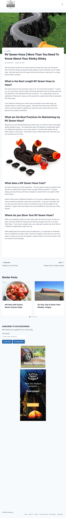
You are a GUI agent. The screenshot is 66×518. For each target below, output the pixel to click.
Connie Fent (10, 62)
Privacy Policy (52, 514)
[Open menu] (62, 4)
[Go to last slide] (4, 298)
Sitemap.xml (60, 514)
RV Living (7, 51)
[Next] (61, 298)
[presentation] (16, 291)
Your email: (6, 333)
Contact (36, 514)
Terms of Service (43, 514)
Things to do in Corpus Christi (53, 264)
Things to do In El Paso (10, 264)
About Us (31, 514)
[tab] (29, 316)
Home (25, 514)
